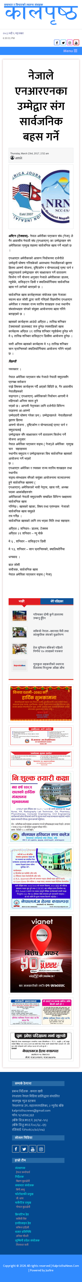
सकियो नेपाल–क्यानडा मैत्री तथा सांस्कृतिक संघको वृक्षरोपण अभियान (51, 635)
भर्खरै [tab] (21, 601)
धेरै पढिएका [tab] (57, 601)
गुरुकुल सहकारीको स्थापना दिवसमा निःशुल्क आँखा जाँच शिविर (48, 668)
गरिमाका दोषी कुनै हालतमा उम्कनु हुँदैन (48, 616)
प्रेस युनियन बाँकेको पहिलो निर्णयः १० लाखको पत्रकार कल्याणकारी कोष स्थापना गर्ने (49, 651)
